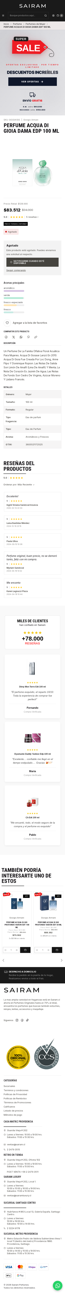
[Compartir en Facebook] (6, 337)
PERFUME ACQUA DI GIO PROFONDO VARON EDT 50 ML (48, 923)
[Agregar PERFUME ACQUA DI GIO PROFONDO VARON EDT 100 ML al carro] (25, 950)
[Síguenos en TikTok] (27, 1020)
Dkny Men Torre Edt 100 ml (32, 687)
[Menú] (3, 15)
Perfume (17, 24)
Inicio (6, 24)
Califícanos (9, 1106)
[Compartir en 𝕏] (13, 337)
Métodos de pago (13, 1115)
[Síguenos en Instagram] (17, 1020)
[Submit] (46, 15)
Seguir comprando (16, 270)
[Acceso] (53, 15)
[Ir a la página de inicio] (32, 5)
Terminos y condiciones (16, 1090)
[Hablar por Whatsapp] (57, 1285)
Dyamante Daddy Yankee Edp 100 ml (32, 754)
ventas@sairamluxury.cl (19, 1195)
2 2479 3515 (13, 1149)
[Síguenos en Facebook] (22, 1020)
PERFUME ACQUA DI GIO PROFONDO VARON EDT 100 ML (17, 925)
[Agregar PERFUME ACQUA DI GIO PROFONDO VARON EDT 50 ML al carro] (57, 950)
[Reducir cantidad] (5, 950)
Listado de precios (13, 1110)
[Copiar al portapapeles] (35, 337)
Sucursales (9, 1086)
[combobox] (28, 15)
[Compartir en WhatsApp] (21, 337)
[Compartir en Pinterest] (28, 337)
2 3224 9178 (13, 1228)
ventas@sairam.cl (16, 1144)
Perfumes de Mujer (35, 24)
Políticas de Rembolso (15, 1098)
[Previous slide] (3, 960)
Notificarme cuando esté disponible (29, 262)
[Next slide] (61, 960)
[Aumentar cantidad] (16, 950)
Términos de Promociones (17, 1102)
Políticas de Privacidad (15, 1094)
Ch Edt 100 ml (32, 817)
